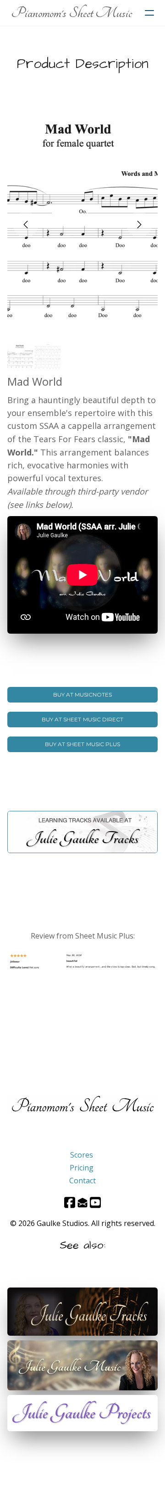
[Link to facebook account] (69, 1202)
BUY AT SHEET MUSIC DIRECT (82, 719)
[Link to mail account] (82, 1202)
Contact (82, 1180)
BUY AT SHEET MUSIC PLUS (82, 744)
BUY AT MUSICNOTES (82, 694)
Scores (81, 1155)
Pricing (82, 1168)
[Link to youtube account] (95, 1202)
